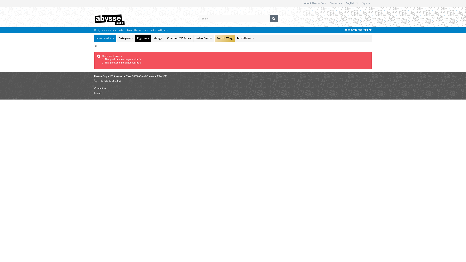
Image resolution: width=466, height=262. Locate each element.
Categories (126, 38)
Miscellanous (245, 38)
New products (105, 38)
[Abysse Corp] (120, 19)
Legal (97, 93)
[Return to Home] (95, 46)
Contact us (336, 3)
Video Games (204, 38)
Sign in (366, 3)
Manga (157, 38)
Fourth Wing (225, 38)
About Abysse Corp (315, 3)
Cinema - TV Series (179, 38)
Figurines (143, 38)
